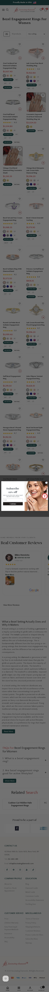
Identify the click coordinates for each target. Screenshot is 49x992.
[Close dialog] (46, 483)
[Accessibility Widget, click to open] (45, 496)
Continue (13, 504)
